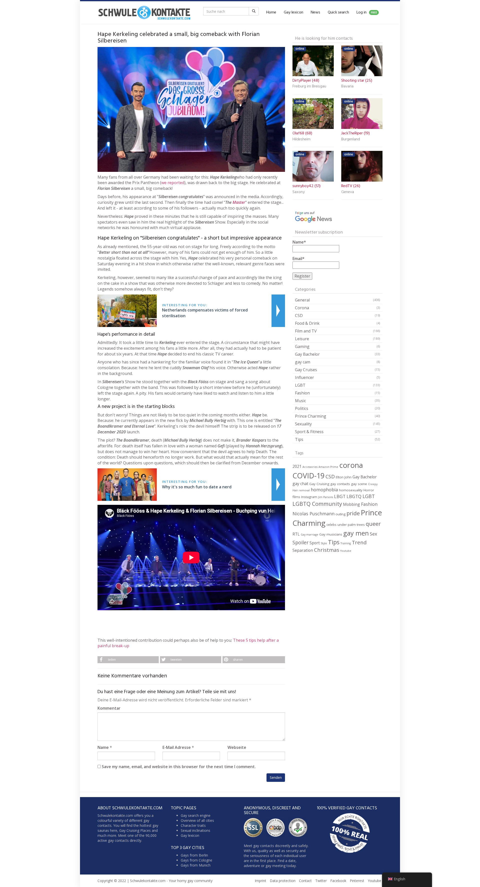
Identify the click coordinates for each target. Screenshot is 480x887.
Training (345, 543)
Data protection (283, 880)
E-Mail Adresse (176, 747)
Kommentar (109, 708)
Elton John (344, 477)
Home (271, 12)
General (302, 300)
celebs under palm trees (345, 524)
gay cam (302, 362)
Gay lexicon (293, 12)
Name (103, 747)
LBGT (340, 496)
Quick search (338, 12)
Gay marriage (309, 534)
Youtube (345, 551)
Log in (366, 12)
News (315, 12)
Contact (305, 880)
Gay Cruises (306, 369)
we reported (172, 182)
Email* (298, 258)
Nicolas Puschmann (313, 514)
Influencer (304, 377)
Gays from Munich (195, 865)
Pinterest (357, 880)
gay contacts (340, 484)
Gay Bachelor (307, 354)
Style (324, 543)
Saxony (298, 192)
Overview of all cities (197, 820)
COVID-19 (308, 475)
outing (341, 514)
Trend (359, 542)
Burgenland (350, 139)
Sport (315, 543)
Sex (373, 534)
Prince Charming (310, 416)
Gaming (302, 346)
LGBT (300, 385)
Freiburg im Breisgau (309, 86)
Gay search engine (195, 815)
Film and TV (306, 331)
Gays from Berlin (194, 855)
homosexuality (350, 490)
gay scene (359, 484)
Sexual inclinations (195, 830)
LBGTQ (354, 496)
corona (351, 465)
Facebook (338, 880)
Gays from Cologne (196, 860)
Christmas (326, 549)
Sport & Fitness (309, 431)
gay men (356, 533)
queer (373, 523)
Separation (302, 550)
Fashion (302, 393)
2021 (297, 466)
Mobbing (351, 504)
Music (300, 400)
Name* (299, 242)
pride (353, 513)
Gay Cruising (319, 484)
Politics (301, 408)
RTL (296, 534)
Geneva (347, 192)
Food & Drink (307, 323)
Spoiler (300, 542)
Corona (302, 307)
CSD (299, 315)
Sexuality (303, 424)
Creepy (373, 484)
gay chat (300, 483)
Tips (299, 439)
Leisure (302, 338)
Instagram (309, 497)
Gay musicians (330, 534)
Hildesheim (301, 139)
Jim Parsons (325, 497)
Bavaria (347, 86)
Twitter (321, 880)
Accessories (310, 467)
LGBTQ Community (317, 503)
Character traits (193, 825)
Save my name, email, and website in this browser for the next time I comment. (179, 766)
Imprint (260, 880)
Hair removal (301, 490)
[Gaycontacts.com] (144, 12)
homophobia (324, 490)
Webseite (237, 747)
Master (238, 202)
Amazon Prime (328, 467)
